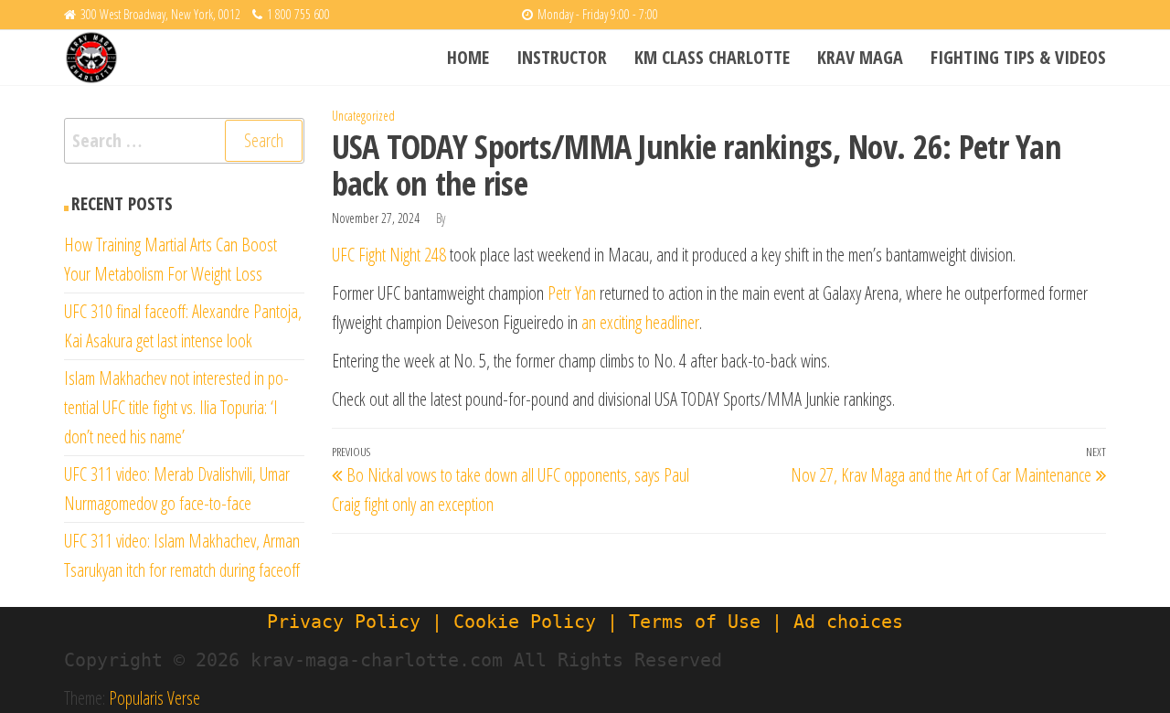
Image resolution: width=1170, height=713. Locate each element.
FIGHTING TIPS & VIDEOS (1018, 57)
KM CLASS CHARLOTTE (712, 57)
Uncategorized (363, 115)
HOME (468, 57)
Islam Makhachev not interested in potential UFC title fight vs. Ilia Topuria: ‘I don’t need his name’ (176, 407)
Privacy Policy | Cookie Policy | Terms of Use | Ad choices (585, 622)
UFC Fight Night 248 (389, 254)
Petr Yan (572, 293)
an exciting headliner (640, 322)
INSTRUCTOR (561, 57)
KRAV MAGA (860, 57)
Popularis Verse (154, 698)
